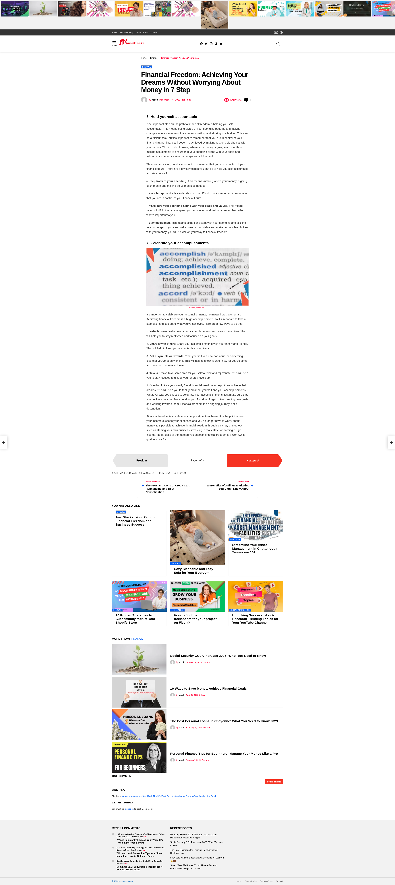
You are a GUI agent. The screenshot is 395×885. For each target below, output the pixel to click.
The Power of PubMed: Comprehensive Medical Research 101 (268, 12)
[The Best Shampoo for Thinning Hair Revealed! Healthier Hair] (72, 8)
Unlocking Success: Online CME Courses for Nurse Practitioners (300, 13)
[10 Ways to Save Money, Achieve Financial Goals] (139, 692)
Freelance (177, 610)
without (173, 473)
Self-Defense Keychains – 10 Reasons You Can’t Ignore (184, 13)
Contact (154, 32)
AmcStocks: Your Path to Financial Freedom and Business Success (135, 520)
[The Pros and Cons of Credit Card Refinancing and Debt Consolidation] (3, 442)
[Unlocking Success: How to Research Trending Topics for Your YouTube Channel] (255, 596)
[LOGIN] (276, 32)
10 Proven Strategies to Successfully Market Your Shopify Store (135, 618)
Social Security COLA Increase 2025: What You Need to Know (42, 13)
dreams (132, 473)
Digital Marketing (240, 610)
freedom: (159, 473)
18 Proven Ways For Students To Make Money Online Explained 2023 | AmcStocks (140, 835)
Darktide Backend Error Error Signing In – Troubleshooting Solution (356, 12)
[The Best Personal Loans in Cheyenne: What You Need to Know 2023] (139, 724)
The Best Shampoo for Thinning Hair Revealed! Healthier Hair (71, 13)
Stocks (121, 512)
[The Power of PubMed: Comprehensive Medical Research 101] (271, 8)
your (184, 473)
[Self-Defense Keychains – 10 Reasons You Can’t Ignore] (186, 8)
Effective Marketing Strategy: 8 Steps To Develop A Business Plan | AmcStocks (140, 848)
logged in (129, 809)
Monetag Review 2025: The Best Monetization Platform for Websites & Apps (14, 12)
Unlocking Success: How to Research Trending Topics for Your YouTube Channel (255, 618)
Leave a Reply (274, 781)
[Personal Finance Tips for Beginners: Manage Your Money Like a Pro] (139, 757)
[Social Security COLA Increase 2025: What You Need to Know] (43, 8)
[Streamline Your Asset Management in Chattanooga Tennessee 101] (255, 525)
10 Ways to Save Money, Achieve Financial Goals (208, 688)
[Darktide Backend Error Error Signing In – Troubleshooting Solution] (357, 8)
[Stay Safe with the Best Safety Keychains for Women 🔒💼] (100, 8)
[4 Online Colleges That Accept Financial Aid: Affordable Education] (329, 8)
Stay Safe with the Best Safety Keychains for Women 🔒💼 (99, 13)
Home (114, 32)
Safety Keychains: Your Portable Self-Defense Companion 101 (157, 13)
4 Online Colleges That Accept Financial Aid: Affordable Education (327, 12)
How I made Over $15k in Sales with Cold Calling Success (128, 13)
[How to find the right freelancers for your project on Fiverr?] (197, 596)
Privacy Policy (126, 32)
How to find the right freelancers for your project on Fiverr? (195, 618)
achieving (119, 473)
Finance (137, 638)
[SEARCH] (278, 44)
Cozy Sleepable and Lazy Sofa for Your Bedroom (213, 25)
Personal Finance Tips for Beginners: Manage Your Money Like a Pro (224, 753)
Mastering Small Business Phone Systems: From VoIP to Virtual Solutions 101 (243, 12)
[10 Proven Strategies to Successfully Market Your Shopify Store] (139, 596)
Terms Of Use (141, 32)
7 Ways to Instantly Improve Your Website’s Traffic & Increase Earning (139, 841)
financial (145, 473)
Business (235, 539)
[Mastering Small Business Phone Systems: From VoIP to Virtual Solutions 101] (243, 8)
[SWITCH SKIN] (281, 32)
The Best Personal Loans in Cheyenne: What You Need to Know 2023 (224, 721)
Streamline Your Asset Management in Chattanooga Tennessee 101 (254, 548)
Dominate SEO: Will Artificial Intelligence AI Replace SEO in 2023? (139, 868)
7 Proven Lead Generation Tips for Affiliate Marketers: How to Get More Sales (139, 854)
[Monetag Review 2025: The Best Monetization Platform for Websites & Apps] (15, 8)
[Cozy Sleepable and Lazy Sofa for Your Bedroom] (214, 15)
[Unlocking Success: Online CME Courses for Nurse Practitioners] (300, 8)
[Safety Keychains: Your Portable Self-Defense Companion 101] (157, 8)
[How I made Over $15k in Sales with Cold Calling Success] (129, 8)
